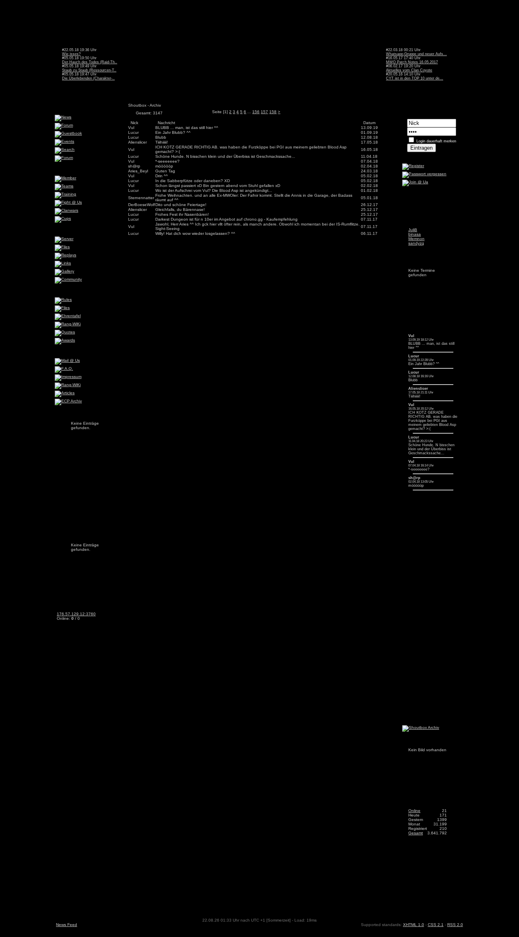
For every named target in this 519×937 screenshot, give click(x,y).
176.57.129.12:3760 (76, 614)
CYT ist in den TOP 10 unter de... (414, 78)
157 (264, 112)
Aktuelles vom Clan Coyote (409, 70)
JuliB (412, 230)
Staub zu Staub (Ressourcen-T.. (89, 70)
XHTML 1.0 (413, 924)
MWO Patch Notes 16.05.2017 (412, 62)
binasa (414, 234)
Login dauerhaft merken (436, 141)
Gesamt (415, 833)
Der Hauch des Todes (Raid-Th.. (89, 62)
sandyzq (416, 243)
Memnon (416, 238)
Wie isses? (71, 54)
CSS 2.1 (436, 924)
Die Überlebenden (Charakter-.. (88, 78)
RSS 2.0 (455, 924)
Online (414, 810)
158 (273, 112)
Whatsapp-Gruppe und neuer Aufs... (416, 54)
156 (256, 112)
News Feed (66, 924)
